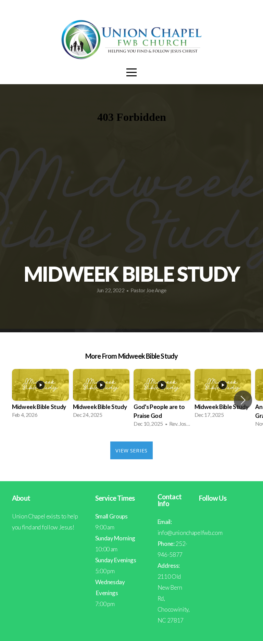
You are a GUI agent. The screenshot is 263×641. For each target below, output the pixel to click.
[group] (40, 395)
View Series (131, 450)
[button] (243, 400)
